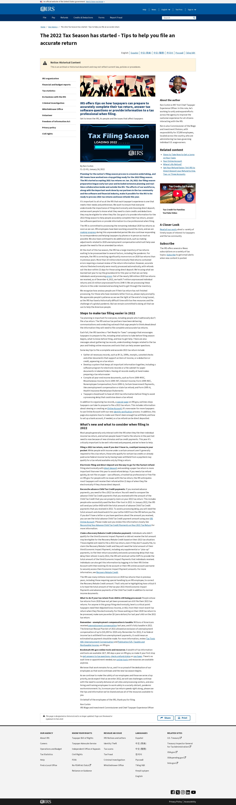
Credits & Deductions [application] (83, 17)
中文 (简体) (146, 52)
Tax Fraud (108, 754)
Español (134, 52)
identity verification (123, 411)
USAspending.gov (175, 757)
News (154, 9)
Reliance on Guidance (82, 770)
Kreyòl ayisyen (142, 770)
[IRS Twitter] (178, 792)
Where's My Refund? (172, 164)
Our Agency (53, 27)
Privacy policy (49, 127)
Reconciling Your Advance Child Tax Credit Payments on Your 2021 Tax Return (115, 525)
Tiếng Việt (190, 52)
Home (43, 27)
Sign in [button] (191, 9)
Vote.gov (171, 763)
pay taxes (137, 656)
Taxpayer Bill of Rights (82, 738)
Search (194, 17)
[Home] (47, 8)
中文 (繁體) (159, 52)
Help (144, 9)
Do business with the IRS (54, 96)
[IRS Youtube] (193, 792)
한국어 (170, 52)
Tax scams (108, 748)
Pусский (139, 759)
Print (184, 718)
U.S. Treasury (173, 738)
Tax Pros (179, 9)
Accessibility (190, 801)
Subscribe (171, 254)
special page (122, 401)
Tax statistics (48, 90)
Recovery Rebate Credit (107, 572)
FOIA (74, 759)
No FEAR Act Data (80, 765)
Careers (43, 743)
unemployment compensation (102, 625)
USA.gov (171, 752)
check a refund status (121, 656)
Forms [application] (101, 17)
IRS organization (50, 78)
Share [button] (167, 718)
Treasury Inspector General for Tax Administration (180, 745)
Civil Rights (77, 754)
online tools (122, 659)
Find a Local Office (48, 765)
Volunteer (47, 115)
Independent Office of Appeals (86, 748)
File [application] (44, 17)
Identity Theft (110, 743)
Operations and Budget (51, 748)
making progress (88, 232)
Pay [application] (53, 17)
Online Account (114, 408)
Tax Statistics (46, 754)
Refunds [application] (64, 17)
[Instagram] (183, 792)
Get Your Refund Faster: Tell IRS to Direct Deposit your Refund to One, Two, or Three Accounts (179, 171)
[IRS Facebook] (173, 792)
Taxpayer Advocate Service (84, 743)
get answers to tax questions (96, 656)
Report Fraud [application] (116, 17)
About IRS (44, 738)
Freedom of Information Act (56, 121)
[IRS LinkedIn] (188, 792)
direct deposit (110, 468)
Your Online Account (172, 161)
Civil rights (47, 133)
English (165, 9)
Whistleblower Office (52, 109)
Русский (179, 52)
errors (109, 276)
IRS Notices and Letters (115, 738)
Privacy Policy (175, 801)
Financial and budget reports (56, 84)
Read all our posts (168, 229)
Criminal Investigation (53, 103)
